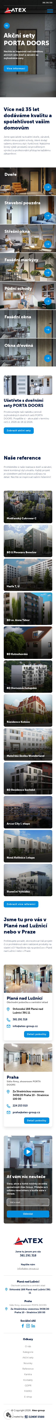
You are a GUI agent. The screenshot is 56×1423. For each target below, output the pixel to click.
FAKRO (28, 1391)
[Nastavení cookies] (8, 1414)
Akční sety (28, 1357)
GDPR (28, 1385)
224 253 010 (20, 1105)
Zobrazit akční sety (19, 430)
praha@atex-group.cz (26, 1112)
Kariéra (28, 1374)
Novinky (28, 1363)
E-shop (28, 1396)
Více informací (16, 68)
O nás (28, 1346)
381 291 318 (47, 3)
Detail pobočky (36, 1034)
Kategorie (28, 1352)
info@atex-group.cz (25, 1026)
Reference (28, 1368)
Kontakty (28, 1380)
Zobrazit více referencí (21, 904)
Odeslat (28, 1214)
